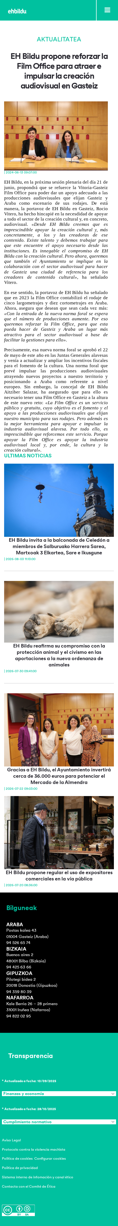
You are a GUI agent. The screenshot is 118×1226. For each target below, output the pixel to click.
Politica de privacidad (20, 1168)
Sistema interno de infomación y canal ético (37, 1177)
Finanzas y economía (23, 1093)
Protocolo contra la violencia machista (33, 1149)
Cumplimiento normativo (27, 1121)
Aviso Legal (11, 1140)
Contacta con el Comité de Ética (28, 1186)
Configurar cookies (50, 1158)
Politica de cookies (17, 1158)
